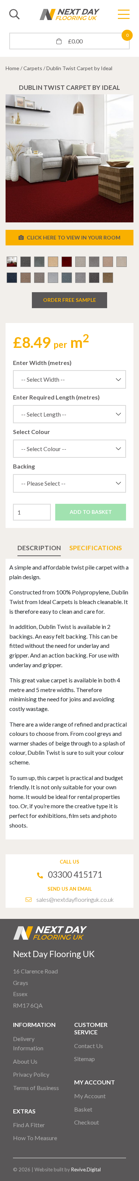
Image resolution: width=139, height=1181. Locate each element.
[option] (69, 158)
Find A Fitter (29, 1124)
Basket (83, 1109)
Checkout (86, 1122)
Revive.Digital (86, 1169)
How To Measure (35, 1137)
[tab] (39, 548)
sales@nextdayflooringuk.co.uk (75, 899)
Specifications (95, 548)
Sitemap (84, 1058)
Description (39, 548)
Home (12, 68)
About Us (25, 1061)
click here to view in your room (73, 237)
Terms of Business (36, 1087)
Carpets (32, 68)
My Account (90, 1095)
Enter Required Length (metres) (56, 397)
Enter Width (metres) (42, 362)
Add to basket (91, 512)
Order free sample (69, 300)
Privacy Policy (31, 1074)
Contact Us (88, 1045)
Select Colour (31, 431)
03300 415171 (75, 874)
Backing (24, 466)
